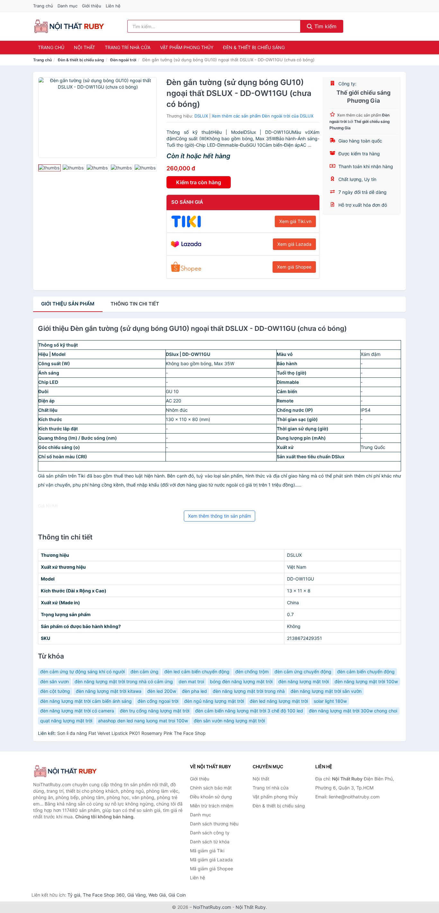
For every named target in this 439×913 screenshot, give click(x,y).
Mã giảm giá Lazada (211, 859)
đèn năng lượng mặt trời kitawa (108, 691)
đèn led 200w (161, 691)
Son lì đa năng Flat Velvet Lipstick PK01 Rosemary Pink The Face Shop (131, 733)
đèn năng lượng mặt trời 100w (366, 681)
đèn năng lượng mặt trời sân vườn (326, 691)
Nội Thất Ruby (251, 907)
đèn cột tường (55, 691)
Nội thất (84, 47)
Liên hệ (113, 5)
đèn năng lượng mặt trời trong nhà (249, 691)
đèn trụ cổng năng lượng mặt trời (154, 710)
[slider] (49, 167)
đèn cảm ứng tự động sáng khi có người (82, 671)
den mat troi (191, 681)
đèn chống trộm (252, 671)
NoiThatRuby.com (212, 907)
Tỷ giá (73, 895)
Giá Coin (177, 895)
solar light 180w (330, 701)
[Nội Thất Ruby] (65, 771)
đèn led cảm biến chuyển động (196, 671)
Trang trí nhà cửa (127, 47)
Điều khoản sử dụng (211, 796)
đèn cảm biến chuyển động (366, 671)
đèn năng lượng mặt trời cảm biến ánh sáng (86, 701)
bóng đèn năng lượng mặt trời (241, 681)
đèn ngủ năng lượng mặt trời (214, 701)
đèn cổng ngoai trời (158, 701)
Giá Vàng (136, 895)
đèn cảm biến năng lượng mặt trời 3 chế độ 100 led (249, 710)
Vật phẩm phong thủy (186, 47)
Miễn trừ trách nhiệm (211, 805)
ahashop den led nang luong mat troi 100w (143, 720)
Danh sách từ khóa (209, 841)
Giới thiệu (91, 5)
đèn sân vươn (54, 681)
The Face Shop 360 (104, 895)
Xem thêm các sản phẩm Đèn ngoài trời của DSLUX (262, 115)
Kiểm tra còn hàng (198, 182)
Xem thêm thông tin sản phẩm (219, 516)
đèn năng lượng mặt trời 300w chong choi (353, 710)
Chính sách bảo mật (211, 787)
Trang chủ (43, 5)
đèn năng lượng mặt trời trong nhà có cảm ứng (124, 681)
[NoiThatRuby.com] (69, 26)
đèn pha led (194, 691)
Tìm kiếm (324, 26)
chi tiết (135, 304)
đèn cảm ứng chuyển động (302, 671)
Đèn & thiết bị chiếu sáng (254, 47)
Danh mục (67, 5)
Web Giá (157, 895)
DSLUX (201, 115)
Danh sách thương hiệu (214, 823)
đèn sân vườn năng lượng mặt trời (229, 720)
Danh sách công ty (209, 832)
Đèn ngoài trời (123, 59)
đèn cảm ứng (144, 671)
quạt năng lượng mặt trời (66, 720)
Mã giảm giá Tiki (207, 850)
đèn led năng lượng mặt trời (279, 701)
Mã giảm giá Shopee (211, 868)
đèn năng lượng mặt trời (303, 681)
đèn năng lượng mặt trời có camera (77, 710)
